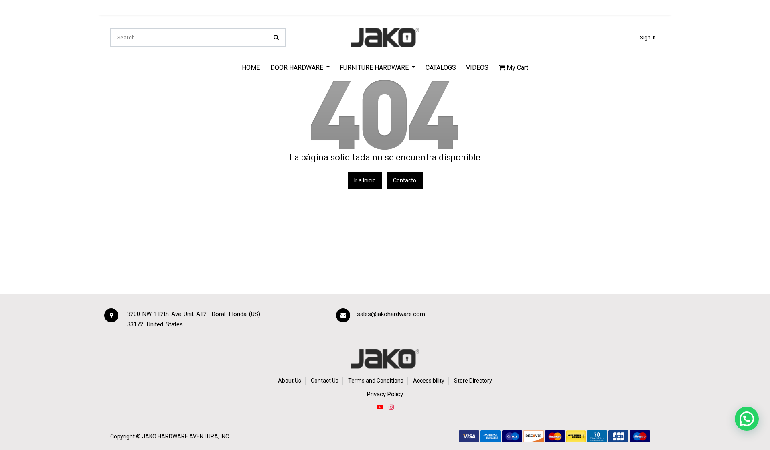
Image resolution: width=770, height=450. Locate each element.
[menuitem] (251, 67)
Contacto (404, 180)
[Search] (276, 37)
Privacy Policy (385, 394)
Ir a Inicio (365, 180)
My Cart (516, 67)
